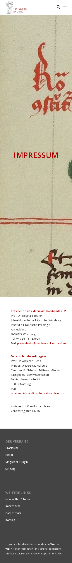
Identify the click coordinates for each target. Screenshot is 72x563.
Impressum (12, 506)
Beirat (9, 455)
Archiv (26, 499)
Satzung (10, 468)
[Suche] (56, 7)
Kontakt (10, 520)
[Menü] (65, 7)
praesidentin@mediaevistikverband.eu (41, 343)
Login (24, 462)
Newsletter (12, 499)
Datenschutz (13, 513)
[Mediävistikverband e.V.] (29, 7)
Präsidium (11, 448)
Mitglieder (11, 462)
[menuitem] (56, 7)
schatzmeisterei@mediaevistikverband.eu (37, 393)
